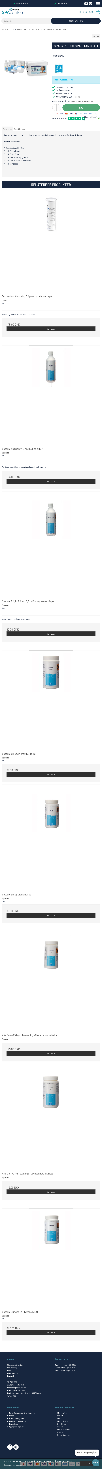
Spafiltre (60, 1427)
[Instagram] (90, 3)
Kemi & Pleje (61, 1424)
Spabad (59, 1418)
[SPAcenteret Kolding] (14, 11)
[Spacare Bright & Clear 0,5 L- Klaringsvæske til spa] (51, 546)
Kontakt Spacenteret (64, 1435)
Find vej (77, 96)
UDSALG (60, 1432)
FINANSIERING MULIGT (23, 4)
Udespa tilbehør (63, 1421)
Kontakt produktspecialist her (81, 101)
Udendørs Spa (62, 1413)
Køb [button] (81, 107)
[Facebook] (86, 3)
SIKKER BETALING (62, 4)
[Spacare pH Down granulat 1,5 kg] (51, 699)
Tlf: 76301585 (12, 1382)
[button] (94, 36)
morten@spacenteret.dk (16, 1387)
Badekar (60, 1415)
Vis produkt (51, 329)
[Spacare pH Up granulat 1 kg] (51, 840)
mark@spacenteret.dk (15, 1385)
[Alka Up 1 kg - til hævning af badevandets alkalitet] (51, 1119)
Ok (89, 1463)
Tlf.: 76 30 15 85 (86, 12)
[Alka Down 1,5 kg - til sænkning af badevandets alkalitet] (51, 980)
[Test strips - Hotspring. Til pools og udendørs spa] (51, 241)
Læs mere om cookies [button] (13, 1465)
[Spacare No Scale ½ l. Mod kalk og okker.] (51, 394)
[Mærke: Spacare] (59, 68)
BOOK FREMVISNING (76, 21)
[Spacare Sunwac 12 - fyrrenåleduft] (51, 1257)
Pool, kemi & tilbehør (64, 1429)
